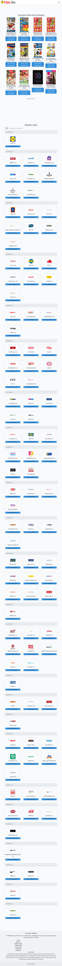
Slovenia (25, 955)
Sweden (17, 957)
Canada (43, 957)
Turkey (9, 954)
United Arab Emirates (50, 955)
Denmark (8, 957)
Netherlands (14, 955)
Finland (22, 957)
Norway (13, 957)
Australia (28, 959)
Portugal (20, 955)
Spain (13, 954)
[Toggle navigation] (59, 2)
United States (52, 957)
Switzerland (22, 954)
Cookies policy (18, 945)
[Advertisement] (32, 8)
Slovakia (38, 955)
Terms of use (18, 947)
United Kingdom (31, 957)
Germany (34, 954)
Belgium (8, 955)
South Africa (40, 959)
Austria (44, 954)
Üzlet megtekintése (12, 146)
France (53, 954)
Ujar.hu (33, 964)
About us (18, 942)
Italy (25, 957)
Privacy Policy (18, 943)
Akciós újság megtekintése (11, 38)
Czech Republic (31, 955)
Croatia (17, 954)
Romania (38, 957)
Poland (42, 955)
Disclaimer (18, 948)
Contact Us (18, 950)
